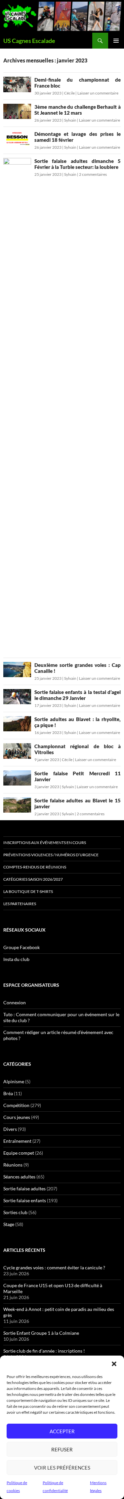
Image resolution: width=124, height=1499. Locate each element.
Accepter (62, 1431)
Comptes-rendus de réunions (34, 867)
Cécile (69, 93)
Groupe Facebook (21, 947)
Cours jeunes (16, 1117)
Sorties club (15, 1212)
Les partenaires (19, 903)
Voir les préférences (62, 1468)
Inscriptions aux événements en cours (44, 842)
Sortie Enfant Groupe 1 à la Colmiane (41, 1333)
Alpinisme (13, 1081)
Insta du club (16, 959)
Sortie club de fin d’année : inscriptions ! (44, 1351)
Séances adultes (19, 1176)
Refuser (62, 1449)
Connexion (14, 1002)
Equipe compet (18, 1153)
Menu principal (116, 41)
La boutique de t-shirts (28, 891)
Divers (10, 1129)
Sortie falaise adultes (24, 1188)
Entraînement (17, 1141)
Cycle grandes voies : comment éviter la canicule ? (54, 1267)
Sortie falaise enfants (24, 1200)
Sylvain (70, 120)
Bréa (8, 1093)
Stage (8, 1224)
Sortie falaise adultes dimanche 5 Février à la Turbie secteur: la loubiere (77, 164)
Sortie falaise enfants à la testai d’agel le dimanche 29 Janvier (77, 695)
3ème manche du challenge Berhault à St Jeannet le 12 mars (77, 110)
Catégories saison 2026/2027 (33, 879)
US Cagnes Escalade (29, 40)
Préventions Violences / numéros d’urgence (51, 854)
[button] (114, 1364)
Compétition (16, 1105)
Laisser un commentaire (97, 93)
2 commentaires (93, 174)
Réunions (12, 1165)
